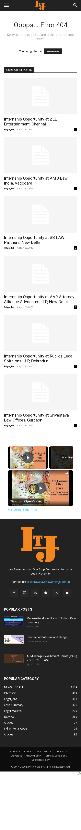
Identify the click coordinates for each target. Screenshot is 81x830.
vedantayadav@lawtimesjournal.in (48, 582)
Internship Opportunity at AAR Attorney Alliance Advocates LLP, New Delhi (39, 299)
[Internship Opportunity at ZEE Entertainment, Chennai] (40, 96)
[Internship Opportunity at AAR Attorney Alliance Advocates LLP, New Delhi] (40, 274)
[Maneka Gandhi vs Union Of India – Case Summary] (14, 621)
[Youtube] (67, 593)
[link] (13, 475)
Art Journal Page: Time (37, 475)
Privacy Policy (33, 755)
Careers (28, 751)
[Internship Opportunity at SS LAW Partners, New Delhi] (40, 214)
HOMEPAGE (53, 51)
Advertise (16, 755)
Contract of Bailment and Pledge (47, 637)
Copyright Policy (40, 759)
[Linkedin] (35, 593)
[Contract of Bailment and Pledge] (14, 639)
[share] (67, 473)
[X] (56, 593)
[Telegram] (46, 593)
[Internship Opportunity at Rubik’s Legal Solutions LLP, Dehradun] (40, 333)
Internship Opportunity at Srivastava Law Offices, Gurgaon (36, 417)
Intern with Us (44, 751)
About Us (15, 751)
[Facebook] (14, 593)
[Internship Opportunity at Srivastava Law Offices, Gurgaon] (40, 392)
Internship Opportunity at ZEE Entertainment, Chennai (30, 121)
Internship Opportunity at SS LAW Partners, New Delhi (34, 240)
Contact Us (62, 751)
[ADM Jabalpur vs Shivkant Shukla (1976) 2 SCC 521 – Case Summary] (14, 658)
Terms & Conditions (55, 755)
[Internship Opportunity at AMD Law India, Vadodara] (40, 155)
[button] (6, 5)
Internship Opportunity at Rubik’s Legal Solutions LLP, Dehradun (39, 358)
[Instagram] (25, 593)
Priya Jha (9, 129)
